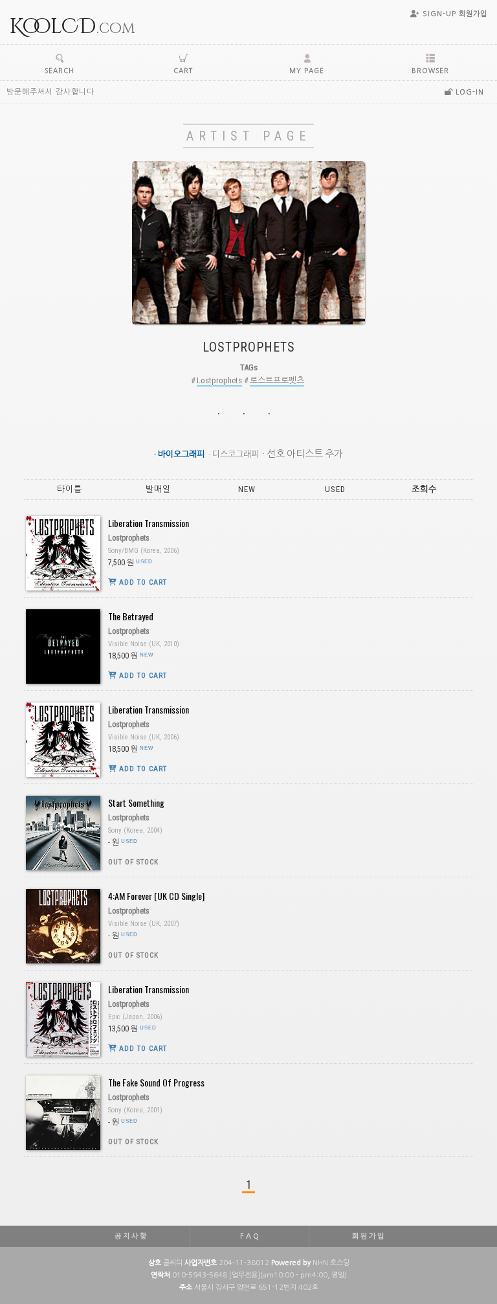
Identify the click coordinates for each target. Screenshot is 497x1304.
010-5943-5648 (199, 1275)
